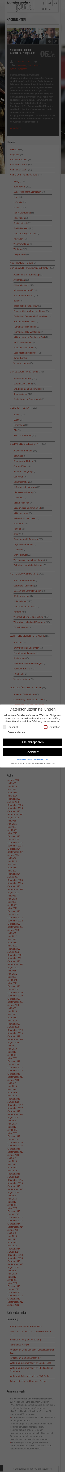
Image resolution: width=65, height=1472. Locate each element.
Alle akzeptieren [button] (32, 742)
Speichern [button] (32, 752)
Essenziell (12, 726)
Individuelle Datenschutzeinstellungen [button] (32, 759)
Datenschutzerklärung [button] (34, 763)
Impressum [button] (50, 763)
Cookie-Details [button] (16, 763)
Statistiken (54, 726)
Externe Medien (16, 732)
